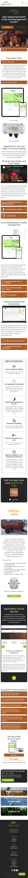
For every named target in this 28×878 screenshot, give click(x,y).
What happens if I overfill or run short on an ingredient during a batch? (12, 718)
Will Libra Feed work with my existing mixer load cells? (11, 694)
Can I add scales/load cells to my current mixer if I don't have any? (13, 700)
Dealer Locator (14, 848)
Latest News (14, 863)
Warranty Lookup (14, 855)
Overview (4, 50)
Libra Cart (14, 838)
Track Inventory (11, 295)
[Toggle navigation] (26, 3)
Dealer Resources (14, 866)
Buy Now (7, 27)
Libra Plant (14, 839)
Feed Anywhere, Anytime (14, 209)
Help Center (14, 854)
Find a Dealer (21, 27)
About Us (14, 862)
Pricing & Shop (14, 846)
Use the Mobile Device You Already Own (13, 203)
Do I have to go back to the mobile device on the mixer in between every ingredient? (11, 726)
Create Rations (11, 216)
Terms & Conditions (7, 875)
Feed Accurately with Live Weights (13, 282)
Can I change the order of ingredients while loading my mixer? (11, 711)
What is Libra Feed (8, 62)
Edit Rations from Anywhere (15, 341)
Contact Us (14, 861)
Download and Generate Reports (13, 347)
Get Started (8, 780)
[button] (24, 646)
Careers (14, 865)
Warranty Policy (22, 875)
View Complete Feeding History (14, 288)
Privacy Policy (15, 875)
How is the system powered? (11, 705)
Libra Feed (14, 841)
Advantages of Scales (9, 82)
